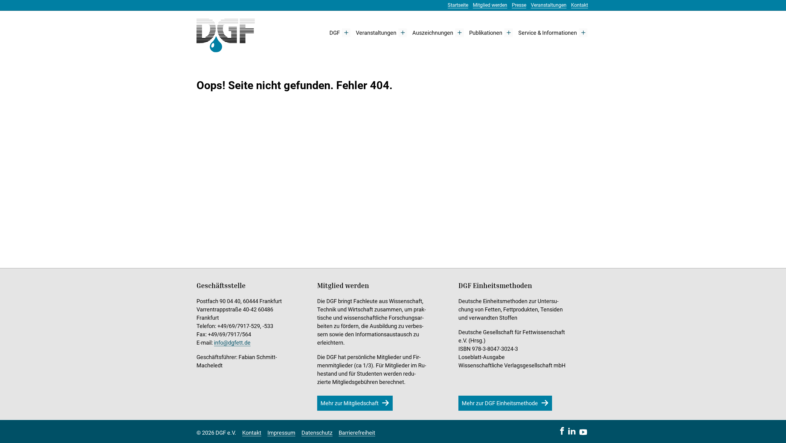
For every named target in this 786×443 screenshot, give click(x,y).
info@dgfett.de (232, 342)
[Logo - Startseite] (225, 32)
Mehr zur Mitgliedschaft (350, 403)
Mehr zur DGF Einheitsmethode (500, 403)
